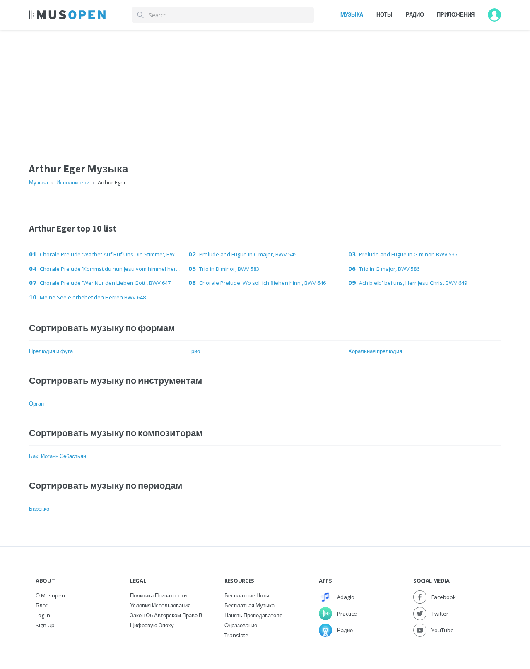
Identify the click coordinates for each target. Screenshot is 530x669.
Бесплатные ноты (246, 595)
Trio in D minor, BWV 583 (229, 268)
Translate (236, 635)
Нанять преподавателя (253, 615)
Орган (36, 403)
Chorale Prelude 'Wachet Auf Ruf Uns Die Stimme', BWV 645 (111, 254)
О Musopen (50, 595)
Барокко (39, 508)
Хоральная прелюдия (375, 351)
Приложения (456, 14)
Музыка (351, 14)
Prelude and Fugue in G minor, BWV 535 (408, 254)
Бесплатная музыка (249, 605)
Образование (240, 625)
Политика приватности (158, 595)
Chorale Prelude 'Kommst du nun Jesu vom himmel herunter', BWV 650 (111, 268)
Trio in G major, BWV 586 (389, 268)
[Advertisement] (265, 88)
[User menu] (494, 15)
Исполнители (72, 182)
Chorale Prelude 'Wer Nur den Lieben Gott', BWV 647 (105, 283)
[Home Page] (67, 14)
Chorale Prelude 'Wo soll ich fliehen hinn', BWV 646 (262, 283)
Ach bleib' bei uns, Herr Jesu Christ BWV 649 (413, 283)
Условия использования (160, 605)
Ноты (384, 14)
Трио (194, 351)
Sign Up (45, 625)
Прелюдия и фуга (51, 351)
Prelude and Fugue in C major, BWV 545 (248, 254)
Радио (415, 14)
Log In (43, 615)
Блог (42, 605)
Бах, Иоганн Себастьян (57, 456)
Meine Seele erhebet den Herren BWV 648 (93, 297)
